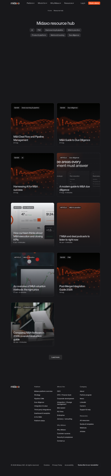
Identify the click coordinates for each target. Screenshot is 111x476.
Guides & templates (87, 424)
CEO (58, 391)
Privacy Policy (57, 465)
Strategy (37, 394)
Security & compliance (65, 437)
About (82, 391)
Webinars (83, 427)
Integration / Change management (64, 403)
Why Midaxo (61, 429)
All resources (84, 420)
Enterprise (61, 415)
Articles (82, 431)
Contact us (61, 440)
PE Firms (60, 411)
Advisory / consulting (64, 418)
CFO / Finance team (64, 394)
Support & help (85, 409)
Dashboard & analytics (42, 413)
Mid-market (61, 407)
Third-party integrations (42, 409)
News (82, 398)
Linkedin (83, 402)
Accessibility (69, 465)
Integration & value (41, 406)
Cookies (47, 465)
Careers (83, 406)
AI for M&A (38, 417)
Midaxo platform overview (43, 391)
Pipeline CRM (39, 398)
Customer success (63, 433)
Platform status (39, 420)
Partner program (85, 394)
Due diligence (39, 402)
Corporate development (65, 398)
